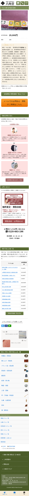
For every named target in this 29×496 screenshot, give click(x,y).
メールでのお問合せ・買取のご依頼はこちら (14, 102)
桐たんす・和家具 (6, 361)
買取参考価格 (12, 446)
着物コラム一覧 (5, 418)
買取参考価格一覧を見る (14, 313)
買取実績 (3, 442)
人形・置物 (4, 390)
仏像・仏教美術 (6, 400)
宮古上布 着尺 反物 (6, 286)
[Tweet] (2, 326)
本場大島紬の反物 (6, 302)
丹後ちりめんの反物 (6, 293)
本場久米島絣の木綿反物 (7, 278)
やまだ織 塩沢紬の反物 (7, 289)
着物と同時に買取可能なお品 (9, 352)
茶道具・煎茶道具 (6, 370)
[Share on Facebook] (6, 326)
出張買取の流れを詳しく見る (14, 180)
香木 (2, 405)
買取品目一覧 (5, 494)
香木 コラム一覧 (5, 430)
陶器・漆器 (4, 385)
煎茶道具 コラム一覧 (6, 426)
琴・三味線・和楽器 (7, 395)
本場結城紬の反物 (6, 299)
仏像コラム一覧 (5, 422)
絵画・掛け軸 (5, 380)
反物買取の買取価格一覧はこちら (14, 94)
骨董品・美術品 (6, 356)
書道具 (3, 375)
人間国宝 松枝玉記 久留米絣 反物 (9, 272)
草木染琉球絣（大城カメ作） (9, 275)
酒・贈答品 (4, 410)
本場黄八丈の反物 (6, 296)
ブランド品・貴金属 (7, 366)
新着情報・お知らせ (6, 438)
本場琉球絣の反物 (6, 305)
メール (14, 494)
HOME (4, 446)
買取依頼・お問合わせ (14, 221)
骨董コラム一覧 (5, 434)
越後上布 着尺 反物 (6, 308)
